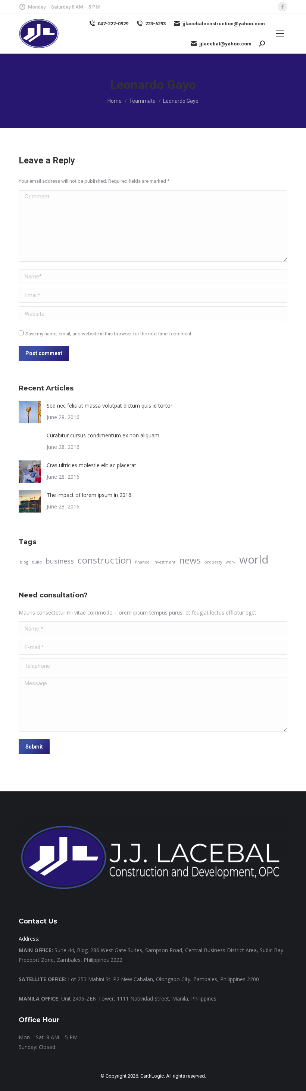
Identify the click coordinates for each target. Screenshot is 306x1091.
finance (142, 562)
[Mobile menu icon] (279, 33)
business (60, 560)
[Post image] (30, 412)
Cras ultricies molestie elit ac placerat (91, 465)
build (37, 562)
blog (24, 562)
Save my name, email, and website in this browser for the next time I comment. (109, 333)
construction (104, 560)
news (190, 560)
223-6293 (155, 23)
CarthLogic (152, 1076)
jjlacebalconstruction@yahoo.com (223, 23)
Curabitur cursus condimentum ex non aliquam (103, 435)
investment (164, 562)
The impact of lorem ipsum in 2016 (89, 494)
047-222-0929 (113, 23)
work (230, 562)
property (213, 562)
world (254, 559)
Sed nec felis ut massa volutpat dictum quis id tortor (109, 405)
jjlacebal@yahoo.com (225, 44)
